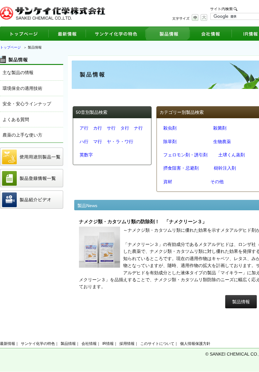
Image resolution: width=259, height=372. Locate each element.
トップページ (10, 47)
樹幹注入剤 (225, 168)
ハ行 (84, 141)
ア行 (84, 128)
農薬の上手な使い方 (22, 134)
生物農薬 (222, 141)
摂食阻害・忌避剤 (181, 168)
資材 (167, 181)
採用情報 (127, 343)
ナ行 (138, 128)
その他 (217, 181)
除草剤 (170, 141)
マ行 (97, 141)
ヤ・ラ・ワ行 (120, 141)
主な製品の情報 (18, 72)
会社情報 (89, 343)
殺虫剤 (170, 128)
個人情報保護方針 (195, 343)
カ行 (97, 128)
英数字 (86, 154)
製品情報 (241, 301)
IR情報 (108, 343)
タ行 (124, 128)
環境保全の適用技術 (22, 88)
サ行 (111, 128)
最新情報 (7, 343)
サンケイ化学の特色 (38, 343)
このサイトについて (157, 343)
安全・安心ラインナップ (27, 103)
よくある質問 (16, 119)
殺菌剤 (219, 128)
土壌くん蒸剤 (231, 154)
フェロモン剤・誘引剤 (185, 154)
